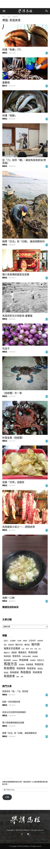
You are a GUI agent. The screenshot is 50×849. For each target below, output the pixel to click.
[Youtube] (28, 834)
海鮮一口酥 (8, 597)
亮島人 (6, 641)
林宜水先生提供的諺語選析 (14, 712)
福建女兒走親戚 (12, 648)
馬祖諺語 (14, 672)
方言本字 (32, 641)
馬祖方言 (10, 664)
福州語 (35, 644)
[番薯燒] (25, 68)
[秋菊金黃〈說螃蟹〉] (25, 418)
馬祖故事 (23, 660)
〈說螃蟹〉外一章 (12, 393)
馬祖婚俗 (35, 656)
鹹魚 (18, 676)
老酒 (27, 649)
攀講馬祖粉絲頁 (10, 607)
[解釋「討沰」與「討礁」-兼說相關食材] (25, 205)
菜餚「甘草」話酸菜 (13, 482)
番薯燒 (6, 82)
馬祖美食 (21, 668)
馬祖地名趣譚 (26, 656)
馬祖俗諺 (33, 652)
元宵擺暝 (12, 641)
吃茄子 (6, 348)
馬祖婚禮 (7, 660)
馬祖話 (40, 669)
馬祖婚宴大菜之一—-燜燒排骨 (18, 526)
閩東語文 (22, 652)
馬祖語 (6, 672)
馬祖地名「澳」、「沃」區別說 (15, 691)
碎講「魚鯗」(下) (11, 49)
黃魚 (22, 676)
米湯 (23, 649)
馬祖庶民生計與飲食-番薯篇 (17, 315)
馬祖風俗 (25, 672)
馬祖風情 (37, 672)
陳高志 (4, 53)
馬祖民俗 (39, 664)
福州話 (27, 645)
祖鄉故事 (11, 645)
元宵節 (19, 641)
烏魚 (5, 645)
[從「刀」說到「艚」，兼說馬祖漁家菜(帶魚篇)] (25, 140)
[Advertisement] (25, 4)
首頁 (3, 17)
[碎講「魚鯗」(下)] (25, 35)
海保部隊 (40, 641)
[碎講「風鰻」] (25, 101)
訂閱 (7, 797)
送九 (40, 649)
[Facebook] (22, 834)
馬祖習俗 (31, 668)
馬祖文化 (40, 660)
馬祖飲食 (9, 676)
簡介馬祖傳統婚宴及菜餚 (15, 274)
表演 (31, 649)
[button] (4, 11)
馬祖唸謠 (7, 656)
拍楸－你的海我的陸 (11, 702)
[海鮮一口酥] (25, 565)
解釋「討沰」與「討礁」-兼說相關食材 (23, 241)
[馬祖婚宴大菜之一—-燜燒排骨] (25, 507)
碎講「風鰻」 (9, 115)
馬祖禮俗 (9, 668)
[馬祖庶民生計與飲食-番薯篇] (25, 297)
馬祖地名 (16, 656)
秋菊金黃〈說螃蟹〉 (13, 437)
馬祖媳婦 (14, 660)
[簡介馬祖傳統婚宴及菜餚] (25, 260)
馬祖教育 (33, 660)
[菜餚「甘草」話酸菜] (25, 462)
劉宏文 (4, 86)
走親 (35, 649)
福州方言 (19, 645)
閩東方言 (7, 653)
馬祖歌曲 (21, 664)
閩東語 (14, 653)
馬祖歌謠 (29, 664)
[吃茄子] (25, 335)
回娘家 (25, 641)
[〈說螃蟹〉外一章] (25, 373)
